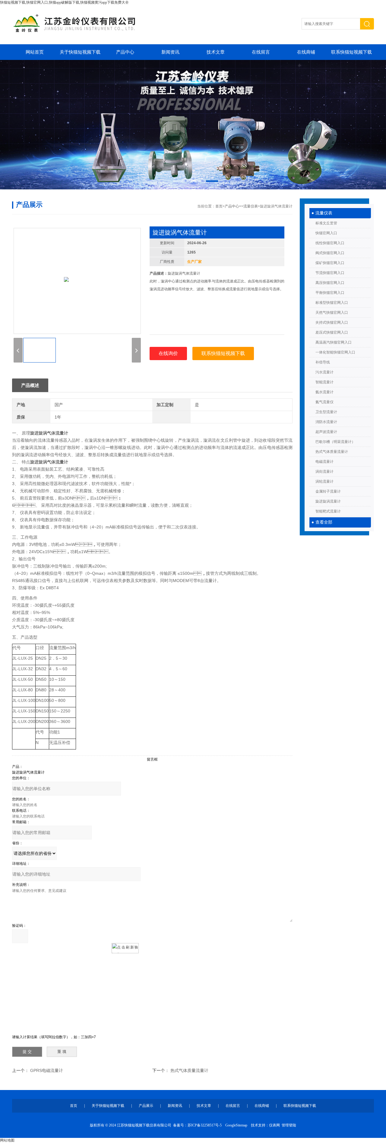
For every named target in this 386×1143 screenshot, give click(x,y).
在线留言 (261, 52)
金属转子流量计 (328, 491)
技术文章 (216, 52)
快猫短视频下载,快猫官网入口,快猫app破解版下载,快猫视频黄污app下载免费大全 (64, 2)
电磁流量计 (324, 461)
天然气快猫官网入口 (331, 312)
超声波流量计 (326, 432)
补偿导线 (322, 362)
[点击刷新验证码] (125, 948)
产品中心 (125, 52)
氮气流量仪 (324, 402)
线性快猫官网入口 (329, 243)
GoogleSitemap (236, 1125)
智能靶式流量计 (328, 511)
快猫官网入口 (326, 233)
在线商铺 (306, 52)
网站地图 (7, 1140)
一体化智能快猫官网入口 (335, 352)
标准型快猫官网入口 (331, 303)
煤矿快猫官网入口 (329, 263)
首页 (219, 206)
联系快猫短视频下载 (351, 52)
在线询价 (168, 353)
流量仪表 (323, 213)
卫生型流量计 (326, 412)
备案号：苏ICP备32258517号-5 (197, 1125)
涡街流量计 (324, 471)
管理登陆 (289, 1125)
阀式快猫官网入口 (329, 253)
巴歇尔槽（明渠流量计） (335, 442)
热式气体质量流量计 (331, 452)
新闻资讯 (170, 52)
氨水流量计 (324, 392)
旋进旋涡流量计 (328, 501)
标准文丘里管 (326, 223)
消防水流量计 (326, 422)
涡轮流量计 (324, 481)
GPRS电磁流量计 (46, 1070)
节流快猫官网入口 (329, 273)
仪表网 (274, 1125)
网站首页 (35, 52)
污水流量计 (324, 372)
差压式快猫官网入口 (331, 332)
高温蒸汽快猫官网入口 (333, 342)
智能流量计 (324, 382)
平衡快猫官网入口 (329, 293)
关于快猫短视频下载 (80, 52)
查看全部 (323, 522)
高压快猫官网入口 (329, 283)
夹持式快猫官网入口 (331, 322)
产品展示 (146, 1106)
